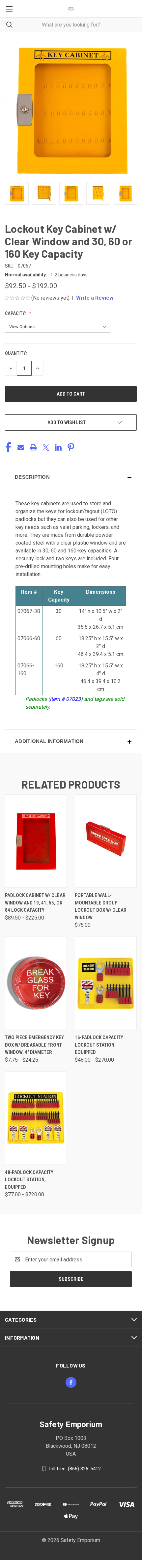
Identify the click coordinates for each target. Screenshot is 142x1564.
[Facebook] (8, 447)
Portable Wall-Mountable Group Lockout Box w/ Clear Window (101, 906)
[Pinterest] (71, 447)
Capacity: (16, 313)
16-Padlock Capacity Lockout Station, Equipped (99, 1044)
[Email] (20, 447)
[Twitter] (46, 447)
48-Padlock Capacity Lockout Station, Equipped (29, 1179)
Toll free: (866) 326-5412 (74, 1469)
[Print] (33, 447)
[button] (92, 298)
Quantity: (16, 353)
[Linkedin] (58, 447)
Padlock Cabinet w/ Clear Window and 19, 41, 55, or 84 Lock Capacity (35, 902)
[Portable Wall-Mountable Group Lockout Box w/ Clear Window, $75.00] (105, 841)
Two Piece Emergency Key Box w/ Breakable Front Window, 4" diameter (34, 1044)
